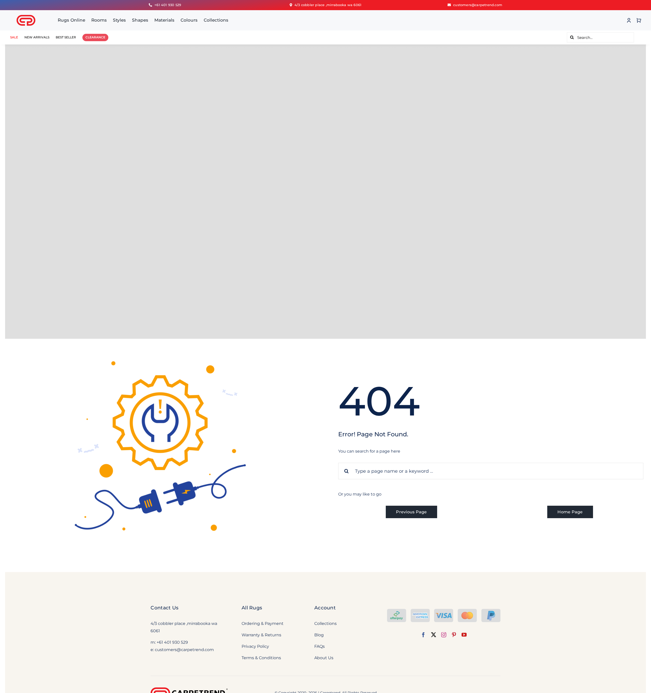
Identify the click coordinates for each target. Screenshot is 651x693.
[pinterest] (453, 634)
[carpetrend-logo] (26, 12)
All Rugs (252, 608)
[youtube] (464, 634)
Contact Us (165, 608)
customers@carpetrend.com (184, 649)
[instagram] (443, 634)
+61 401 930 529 (172, 642)
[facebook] (423, 634)
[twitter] (433, 634)
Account (325, 608)
